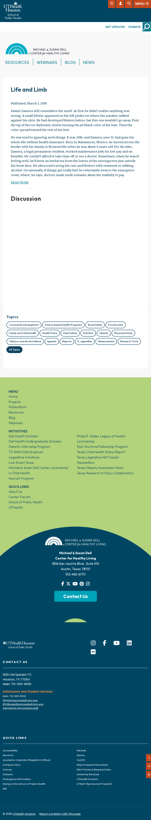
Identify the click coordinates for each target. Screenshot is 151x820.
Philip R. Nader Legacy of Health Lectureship (101, 439)
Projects (15, 402)
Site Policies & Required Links (94, 769)
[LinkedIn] (129, 643)
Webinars (47, 62)
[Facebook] (104, 643)
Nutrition (88, 333)
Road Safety (95, 324)
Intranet (81, 750)
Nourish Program (21, 478)
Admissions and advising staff (20, 708)
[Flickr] (93, 652)
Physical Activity (123, 333)
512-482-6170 (75, 574)
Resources (17, 62)
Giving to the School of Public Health (24, 784)
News (89, 62)
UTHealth (16, 507)
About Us (15, 492)
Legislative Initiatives (24, 457)
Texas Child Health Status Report (101, 452)
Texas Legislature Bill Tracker (98, 457)
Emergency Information (17, 779)
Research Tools (129, 341)
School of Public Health (26, 502)
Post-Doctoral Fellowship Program (102, 447)
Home (13, 396)
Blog (70, 62)
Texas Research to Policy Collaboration (105, 473)
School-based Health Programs (63, 324)
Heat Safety (70, 333)
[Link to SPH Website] (19, 644)
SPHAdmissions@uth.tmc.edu (20, 700)
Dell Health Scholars (23, 436)
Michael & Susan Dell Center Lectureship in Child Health (38, 470)
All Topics (14, 349)
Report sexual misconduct (92, 765)
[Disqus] (75, 255)
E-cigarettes (85, 341)
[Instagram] (93, 643)
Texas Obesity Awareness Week (100, 468)
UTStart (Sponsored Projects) (94, 784)
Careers (8, 774)
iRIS (5, 788)
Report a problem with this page (60, 814)
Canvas (7, 769)
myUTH (81, 760)
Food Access (115, 324)
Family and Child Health (22, 333)
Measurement (106, 341)
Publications (18, 407)
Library (81, 755)
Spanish (51, 341)
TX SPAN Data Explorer (26, 452)
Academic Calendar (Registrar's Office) (26, 760)
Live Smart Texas (21, 462)
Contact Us (75, 596)
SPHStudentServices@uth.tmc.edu (23, 704)
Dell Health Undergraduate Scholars (35, 441)
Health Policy (49, 333)
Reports (67, 341)
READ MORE (20, 182)
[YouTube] (116, 643)
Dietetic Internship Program (29, 447)
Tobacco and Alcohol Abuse (25, 341)
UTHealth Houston (87, 779)
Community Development (24, 324)
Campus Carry (11, 765)
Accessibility (10, 750)
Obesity (103, 333)
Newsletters (85, 462)
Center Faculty (20, 497)
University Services (88, 774)
